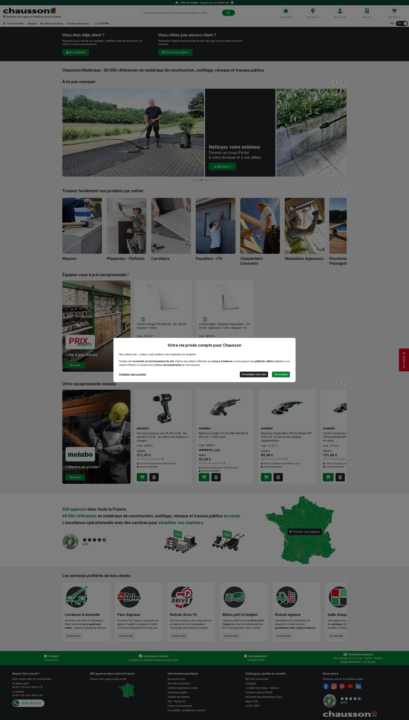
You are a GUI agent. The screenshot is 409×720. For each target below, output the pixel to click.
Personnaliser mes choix (254, 374)
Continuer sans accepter (132, 374)
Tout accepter (281, 374)
